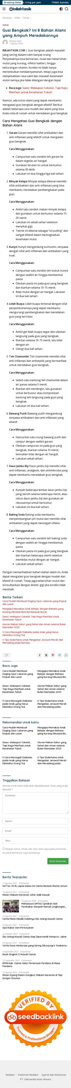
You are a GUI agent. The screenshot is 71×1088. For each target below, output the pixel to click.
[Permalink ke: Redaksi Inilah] (5, 42)
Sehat (5, 24)
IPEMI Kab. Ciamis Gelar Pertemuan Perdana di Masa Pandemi (31, 965)
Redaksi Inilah (15, 41)
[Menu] (4, 9)
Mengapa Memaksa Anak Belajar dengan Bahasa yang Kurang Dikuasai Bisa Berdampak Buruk (33, 610)
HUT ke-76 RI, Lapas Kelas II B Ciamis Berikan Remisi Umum (34, 886)
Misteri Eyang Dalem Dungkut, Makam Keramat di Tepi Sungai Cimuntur (32, 977)
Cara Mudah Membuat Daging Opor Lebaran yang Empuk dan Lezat (34, 603)
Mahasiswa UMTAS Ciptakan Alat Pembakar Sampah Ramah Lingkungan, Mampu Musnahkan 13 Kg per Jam (43, 905)
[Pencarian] (67, 9)
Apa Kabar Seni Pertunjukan (18, 927)
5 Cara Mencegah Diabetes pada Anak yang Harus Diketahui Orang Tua (30, 634)
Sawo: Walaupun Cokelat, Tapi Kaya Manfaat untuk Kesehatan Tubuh (30, 618)
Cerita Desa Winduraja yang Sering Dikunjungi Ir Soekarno (34, 945)
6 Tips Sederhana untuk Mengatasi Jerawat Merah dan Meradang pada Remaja (32, 641)
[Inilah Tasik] (25, 9)
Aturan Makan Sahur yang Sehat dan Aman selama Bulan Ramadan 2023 (34, 626)
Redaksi (10, 1074)
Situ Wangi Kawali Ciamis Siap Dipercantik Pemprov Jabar (34, 936)
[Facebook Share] (39, 655)
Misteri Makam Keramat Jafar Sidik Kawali (26, 894)
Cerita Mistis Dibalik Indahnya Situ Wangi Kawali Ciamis (32, 918)
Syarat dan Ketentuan (54, 1074)
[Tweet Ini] (46, 655)
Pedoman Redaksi (28, 1074)
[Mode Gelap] (61, 9)
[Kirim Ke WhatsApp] (66, 655)
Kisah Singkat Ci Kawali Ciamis (19, 954)
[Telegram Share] (59, 655)
